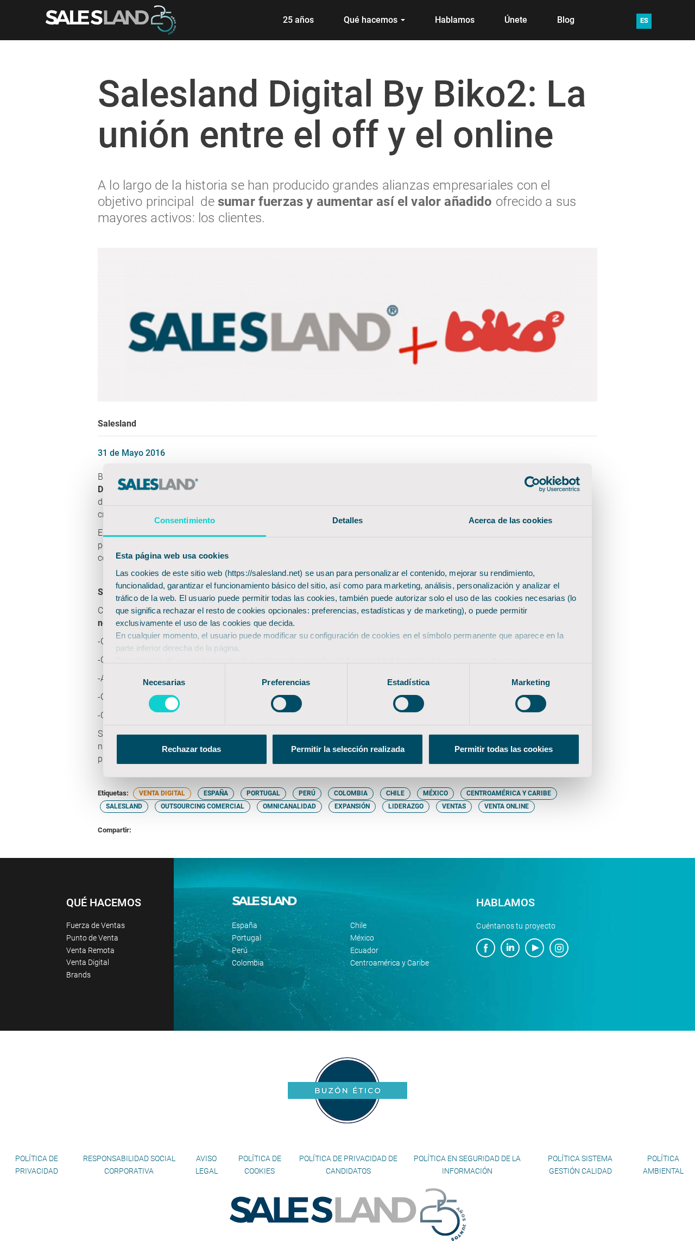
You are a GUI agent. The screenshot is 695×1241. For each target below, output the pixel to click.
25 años (298, 20)
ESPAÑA (216, 793)
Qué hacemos (372, 20)
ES (644, 20)
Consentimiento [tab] (184, 520)
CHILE (395, 793)
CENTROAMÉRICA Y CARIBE (508, 793)
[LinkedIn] (510, 949)
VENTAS (454, 806)
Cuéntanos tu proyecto (515, 926)
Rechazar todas (191, 749)
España (244, 925)
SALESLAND (124, 806)
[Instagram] (558, 949)
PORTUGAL (263, 793)
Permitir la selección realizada (348, 749)
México (362, 937)
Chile (358, 925)
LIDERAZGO (406, 806)
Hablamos (455, 20)
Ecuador (364, 950)
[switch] (286, 703)
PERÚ (307, 793)
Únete (515, 20)
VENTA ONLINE (506, 806)
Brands (78, 974)
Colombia (248, 962)
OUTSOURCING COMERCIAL (202, 806)
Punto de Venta (92, 937)
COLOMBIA (351, 793)
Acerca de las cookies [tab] (510, 520)
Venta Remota (90, 950)
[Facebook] (485, 949)
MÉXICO (435, 793)
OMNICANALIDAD (289, 806)
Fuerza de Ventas (95, 925)
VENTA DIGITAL (162, 793)
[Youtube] (534, 949)
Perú (240, 950)
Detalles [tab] (347, 520)
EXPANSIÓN (352, 806)
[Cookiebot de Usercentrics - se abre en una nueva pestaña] (532, 484)
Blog (565, 20)
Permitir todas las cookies (503, 749)
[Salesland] (348, 1213)
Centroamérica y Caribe (389, 962)
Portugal (246, 937)
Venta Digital (87, 962)
